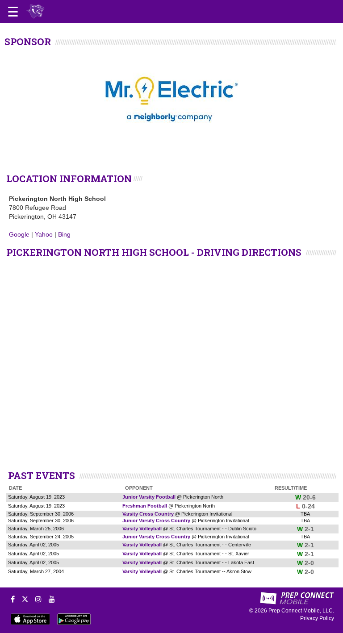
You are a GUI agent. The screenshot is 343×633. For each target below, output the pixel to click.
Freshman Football (144, 505)
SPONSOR (27, 41)
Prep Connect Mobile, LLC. (301, 611)
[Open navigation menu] (13, 11)
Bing (64, 234)
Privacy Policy (317, 618)
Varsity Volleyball (142, 528)
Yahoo (44, 234)
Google (19, 234)
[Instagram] (38, 599)
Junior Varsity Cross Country (156, 520)
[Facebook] (13, 599)
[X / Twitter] (25, 599)
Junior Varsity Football (149, 497)
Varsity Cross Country (148, 513)
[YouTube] (52, 599)
